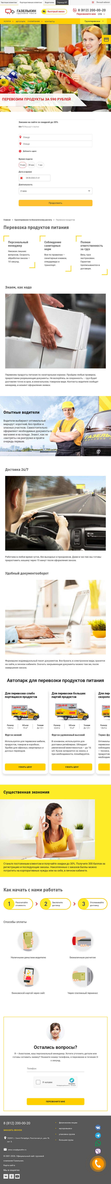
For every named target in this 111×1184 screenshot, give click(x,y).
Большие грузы (66, 1140)
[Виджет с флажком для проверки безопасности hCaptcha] (55, 1082)
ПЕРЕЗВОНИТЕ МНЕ (55, 1101)
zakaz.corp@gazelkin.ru (17, 1150)
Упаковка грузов (67, 1134)
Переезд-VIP (62, 2)
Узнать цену (25, 767)
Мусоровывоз (65, 1128)
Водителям (49, 2)
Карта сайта (9, 1165)
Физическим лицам (68, 1122)
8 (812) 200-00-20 (92, 10)
